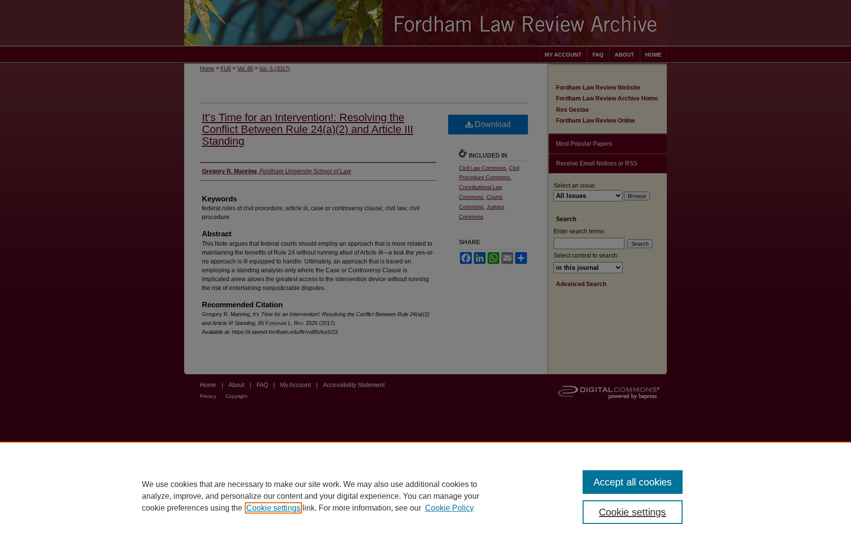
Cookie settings (273, 508)
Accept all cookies (632, 482)
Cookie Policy (449, 508)
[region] (425, 496)
